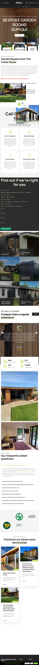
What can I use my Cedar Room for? (10, 491)
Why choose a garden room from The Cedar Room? (13, 497)
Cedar (3, 252)
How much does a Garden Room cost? (10, 487)
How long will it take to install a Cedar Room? (12, 481)
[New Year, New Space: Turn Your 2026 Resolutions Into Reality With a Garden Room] (29, 554)
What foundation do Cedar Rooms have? (11, 494)
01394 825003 (6, 3)
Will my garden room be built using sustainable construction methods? (18, 500)
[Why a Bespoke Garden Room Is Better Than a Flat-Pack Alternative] (10, 595)
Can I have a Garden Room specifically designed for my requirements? (18, 484)
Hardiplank (6, 252)
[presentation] (3, 333)
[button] (19, 465)
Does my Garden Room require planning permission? (14, 465)
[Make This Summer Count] (10, 558)
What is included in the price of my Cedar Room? (13, 503)
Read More (5, 584)
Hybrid (9, 252)
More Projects (5, 254)
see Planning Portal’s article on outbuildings (24, 471)
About (21, 661)
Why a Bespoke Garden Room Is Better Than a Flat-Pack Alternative (9, 608)
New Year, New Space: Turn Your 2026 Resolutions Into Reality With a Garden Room (28, 567)
